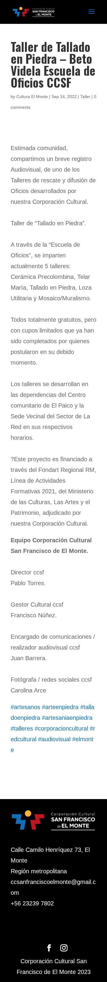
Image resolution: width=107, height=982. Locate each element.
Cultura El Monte (32, 96)
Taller (85, 96)
